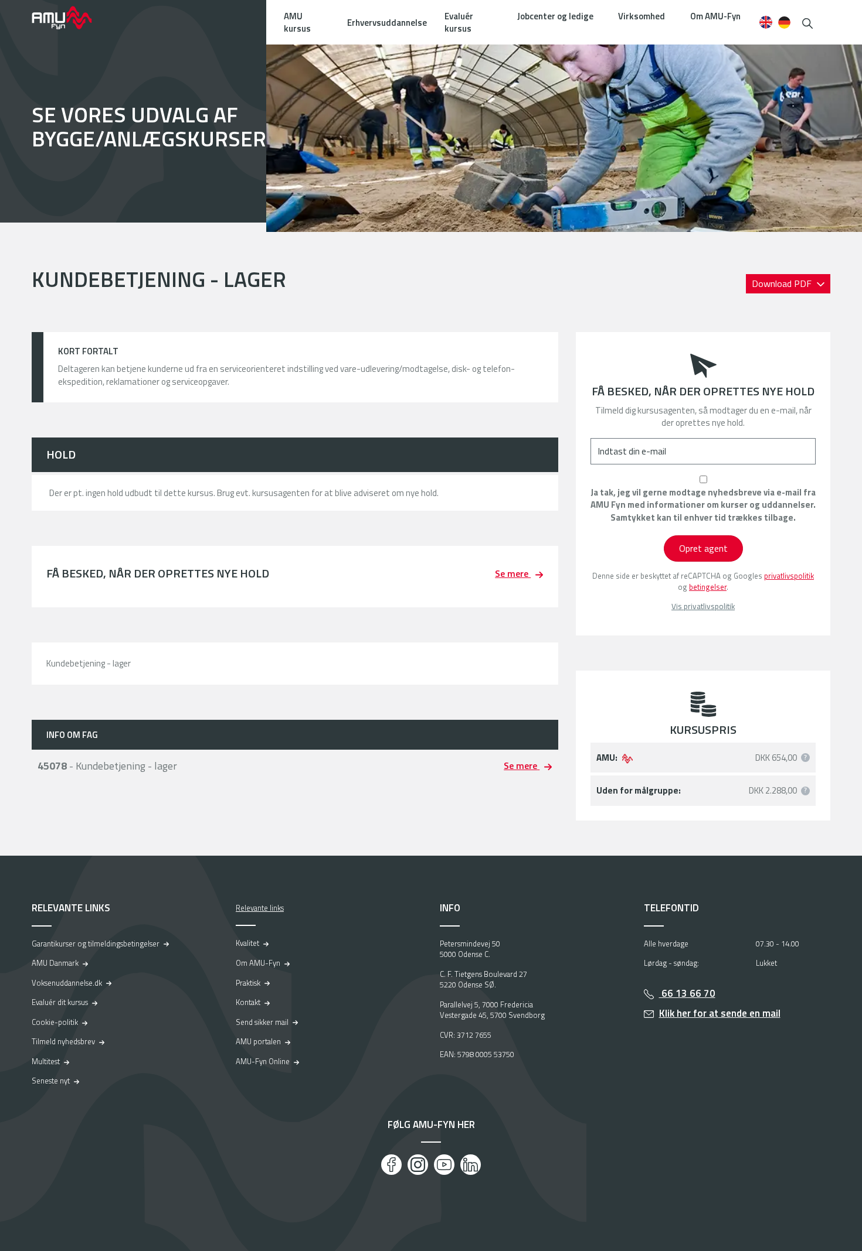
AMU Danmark (55, 963)
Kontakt (248, 1002)
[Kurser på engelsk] (765, 22)
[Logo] (70, 17)
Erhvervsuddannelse (387, 22)
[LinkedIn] (470, 1164)
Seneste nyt (51, 1080)
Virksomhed (641, 16)
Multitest (46, 1061)
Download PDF (783, 283)
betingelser (708, 587)
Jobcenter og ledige (555, 16)
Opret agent (703, 548)
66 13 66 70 (687, 993)
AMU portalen (258, 1041)
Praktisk (248, 983)
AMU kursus (297, 22)
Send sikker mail (262, 1022)
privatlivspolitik (789, 576)
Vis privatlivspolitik (703, 606)
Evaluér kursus (458, 22)
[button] (807, 22)
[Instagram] (418, 1164)
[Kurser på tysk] (784, 22)
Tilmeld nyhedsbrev (63, 1041)
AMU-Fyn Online (263, 1061)
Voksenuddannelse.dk (67, 983)
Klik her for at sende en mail (719, 1013)
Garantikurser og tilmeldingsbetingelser (95, 943)
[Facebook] (391, 1164)
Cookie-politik (55, 1022)
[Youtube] (444, 1164)
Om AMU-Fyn (715, 16)
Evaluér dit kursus (60, 1002)
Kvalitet (247, 943)
